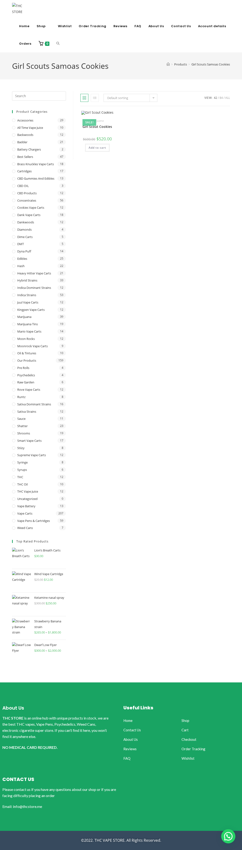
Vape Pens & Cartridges (33, 521)
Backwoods (25, 135)
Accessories (25, 120)
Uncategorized (27, 499)
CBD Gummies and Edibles (35, 178)
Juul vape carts (27, 302)
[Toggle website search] (58, 43)
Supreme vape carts (31, 455)
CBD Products (27, 193)
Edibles (22, 258)
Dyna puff (24, 251)
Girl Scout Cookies (97, 126)
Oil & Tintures (26, 353)
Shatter (22, 426)
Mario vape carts (29, 331)
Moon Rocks (26, 339)
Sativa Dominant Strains (34, 404)
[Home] (168, 64)
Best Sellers (25, 157)
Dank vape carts (28, 215)
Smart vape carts (29, 440)
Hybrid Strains (27, 280)
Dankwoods (25, 222)
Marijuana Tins (27, 324)
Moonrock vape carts (32, 346)
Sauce (21, 418)
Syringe (22, 462)
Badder (22, 142)
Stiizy (21, 448)
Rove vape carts (28, 389)
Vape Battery (26, 506)
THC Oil (22, 484)
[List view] (95, 98)
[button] (228, 836)
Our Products (26, 360)
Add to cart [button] (97, 148)
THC (20, 477)
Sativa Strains (26, 411)
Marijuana (97, 121)
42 (215, 98)
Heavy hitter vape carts (34, 273)
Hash (21, 266)
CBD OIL (23, 186)
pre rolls (23, 368)
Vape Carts (24, 513)
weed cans (25, 528)
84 (221, 98)
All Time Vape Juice (30, 128)
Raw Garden (25, 382)
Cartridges (24, 171)
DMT (20, 244)
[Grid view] (84, 98)
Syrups (22, 470)
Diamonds (24, 229)
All (227, 98)
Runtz (21, 397)
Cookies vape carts (30, 207)
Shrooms (23, 433)
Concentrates (26, 200)
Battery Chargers (29, 149)
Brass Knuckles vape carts (35, 164)
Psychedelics (26, 375)
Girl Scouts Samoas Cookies (210, 64)
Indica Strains (26, 295)
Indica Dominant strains (34, 288)
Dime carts (25, 237)
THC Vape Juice (27, 491)
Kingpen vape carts (31, 310)
